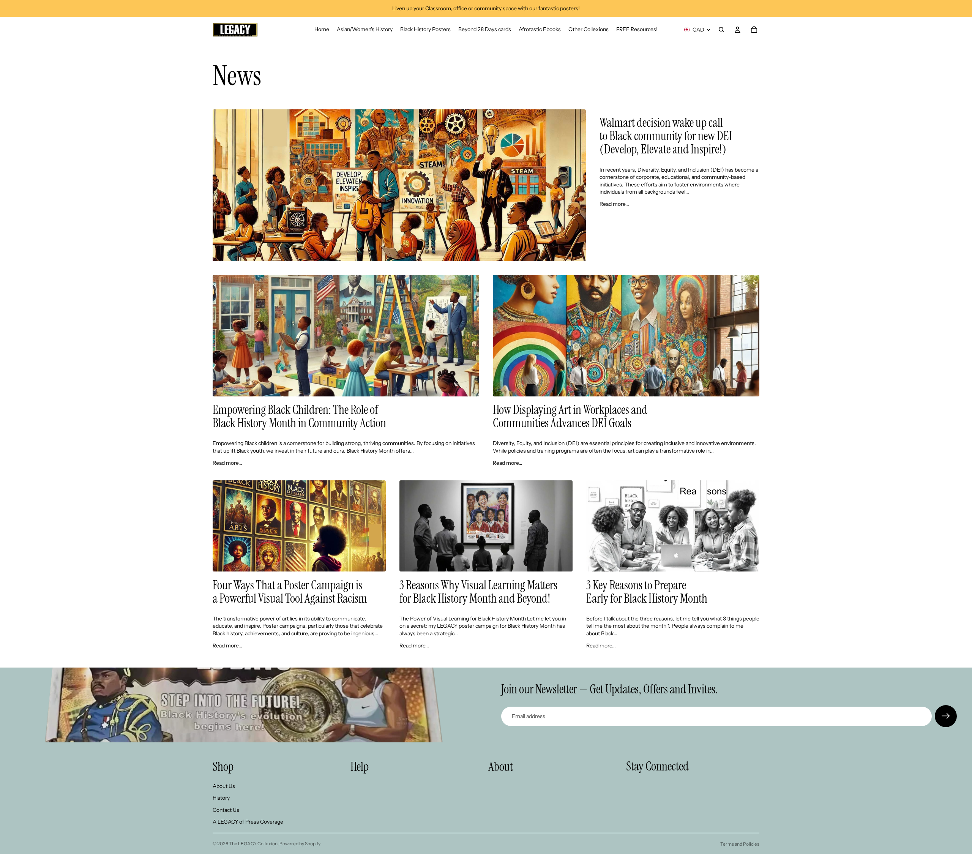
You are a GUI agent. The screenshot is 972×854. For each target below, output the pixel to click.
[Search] (721, 29)
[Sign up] (946, 716)
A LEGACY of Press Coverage (248, 822)
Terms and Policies (739, 844)
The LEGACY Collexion (253, 843)
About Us (224, 786)
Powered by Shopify (299, 843)
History (221, 798)
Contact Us (226, 810)
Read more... (614, 203)
